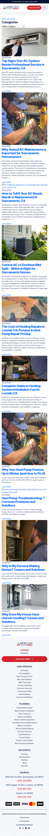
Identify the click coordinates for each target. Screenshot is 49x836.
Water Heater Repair (25, 708)
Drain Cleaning (24, 714)
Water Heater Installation (25, 711)
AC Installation (24, 673)
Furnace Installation (24, 697)
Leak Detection (24, 734)
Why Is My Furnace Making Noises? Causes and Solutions (23, 568)
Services (24, 754)
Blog (24, 763)
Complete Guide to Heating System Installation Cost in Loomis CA (21, 389)
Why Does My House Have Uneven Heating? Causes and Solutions (23, 618)
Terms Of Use (24, 817)
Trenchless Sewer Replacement (24, 723)
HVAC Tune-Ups (24, 682)
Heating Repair (24, 694)
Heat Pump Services (24, 676)
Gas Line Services (24, 731)
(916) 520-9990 (8, 19)
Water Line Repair (24, 726)
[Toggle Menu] (45, 7)
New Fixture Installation (24, 743)
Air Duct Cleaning (24, 685)
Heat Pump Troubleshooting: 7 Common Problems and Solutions (23, 501)
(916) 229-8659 (24, 780)
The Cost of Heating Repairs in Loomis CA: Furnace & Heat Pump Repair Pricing (23, 330)
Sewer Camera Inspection (24, 720)
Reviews (24, 760)
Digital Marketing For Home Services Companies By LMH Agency (24, 814)
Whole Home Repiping (24, 728)
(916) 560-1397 (24, 789)
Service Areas (24, 757)
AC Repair (24, 670)
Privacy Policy (24, 821)
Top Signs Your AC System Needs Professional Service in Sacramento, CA (23, 64)
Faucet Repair (24, 737)
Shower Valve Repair (24, 740)
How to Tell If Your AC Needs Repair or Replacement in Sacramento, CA (22, 197)
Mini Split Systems (24, 679)
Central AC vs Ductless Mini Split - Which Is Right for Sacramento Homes (21, 268)
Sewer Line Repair (24, 717)
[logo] (11, 8)
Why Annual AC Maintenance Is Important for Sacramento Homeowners (24, 153)
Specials (24, 766)
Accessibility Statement (24, 825)
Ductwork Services (24, 688)
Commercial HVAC (25, 691)
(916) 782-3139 (24, 797)
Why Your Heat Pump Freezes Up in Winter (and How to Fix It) (23, 471)
